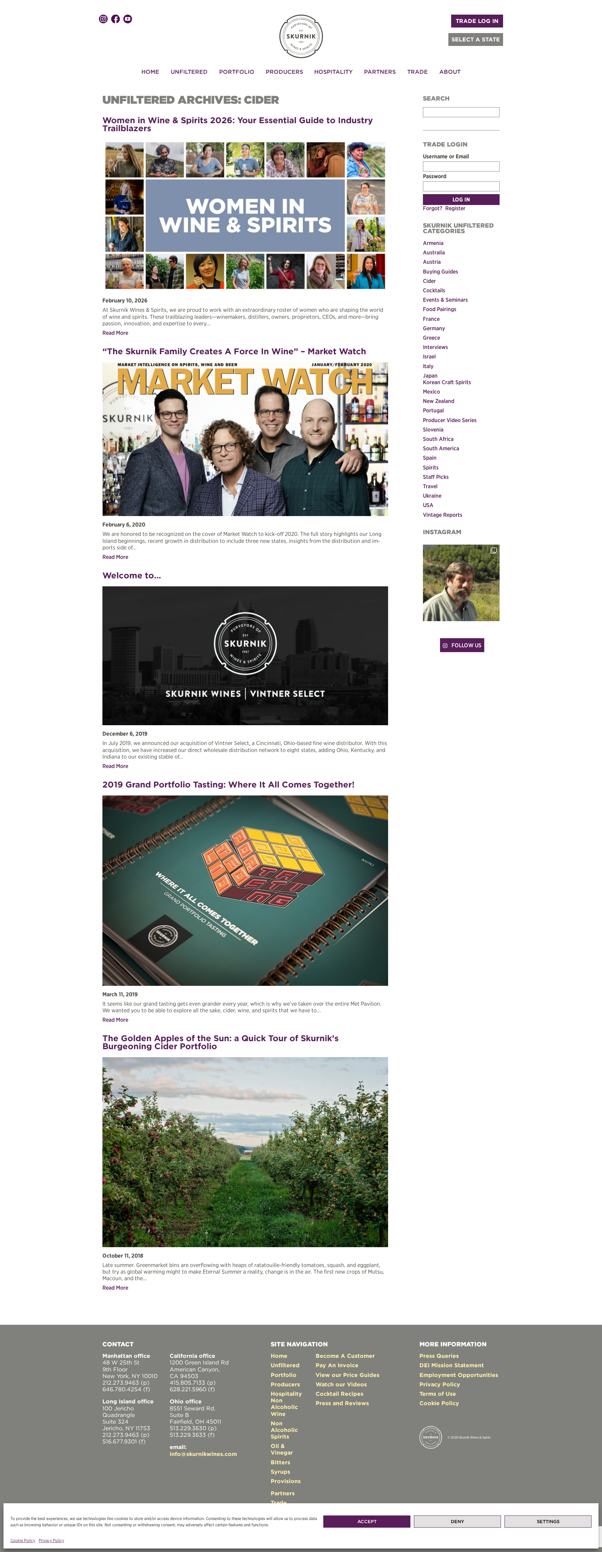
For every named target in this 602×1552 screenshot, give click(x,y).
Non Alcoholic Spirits (284, 1430)
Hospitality (333, 71)
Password (434, 176)
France (431, 318)
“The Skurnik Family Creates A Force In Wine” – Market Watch (234, 351)
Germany (434, 328)
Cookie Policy (22, 1540)
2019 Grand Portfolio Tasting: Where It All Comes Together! (228, 784)
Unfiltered (189, 71)
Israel (429, 356)
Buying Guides (440, 271)
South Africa (438, 438)
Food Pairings (439, 309)
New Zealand (438, 400)
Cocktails (434, 290)
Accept (367, 1522)
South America (441, 448)
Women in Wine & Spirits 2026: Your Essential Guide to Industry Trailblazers (237, 124)
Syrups (280, 1471)
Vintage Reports (442, 514)
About (450, 71)
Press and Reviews (342, 1403)
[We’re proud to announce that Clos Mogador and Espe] (461, 583)
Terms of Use (437, 1393)
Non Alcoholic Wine (284, 1407)
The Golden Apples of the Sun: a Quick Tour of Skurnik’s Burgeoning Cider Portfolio (220, 1042)
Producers (284, 71)
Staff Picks (436, 476)
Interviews (435, 346)
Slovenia (433, 429)
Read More (115, 332)
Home (150, 71)
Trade (417, 71)
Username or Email (446, 156)
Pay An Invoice (337, 1365)
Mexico (431, 391)
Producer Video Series (450, 420)
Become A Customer (345, 1355)
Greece (431, 337)
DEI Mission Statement (451, 1365)
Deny (457, 1522)
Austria (432, 261)
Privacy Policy (51, 1540)
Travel (430, 486)
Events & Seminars (445, 299)
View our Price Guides (347, 1374)
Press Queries (439, 1355)
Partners (380, 71)
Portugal (433, 410)
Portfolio (236, 71)
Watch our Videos (341, 1384)
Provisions (286, 1481)
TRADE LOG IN (477, 20)
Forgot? (432, 208)
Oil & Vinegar (282, 1449)
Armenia (433, 242)
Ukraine (432, 495)
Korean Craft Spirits (447, 382)
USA (428, 504)
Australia (434, 252)
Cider (429, 280)
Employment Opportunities (458, 1374)
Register (455, 208)
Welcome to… (131, 575)
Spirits (431, 467)
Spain (430, 457)
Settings (548, 1522)
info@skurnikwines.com (203, 1453)
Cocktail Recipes (339, 1393)
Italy (428, 366)
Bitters (280, 1462)
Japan (430, 375)
